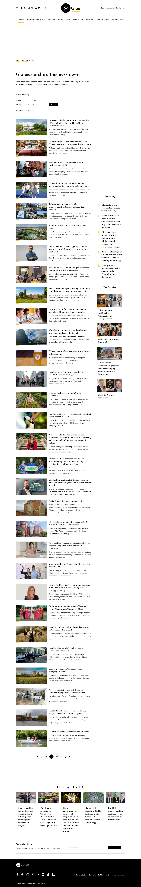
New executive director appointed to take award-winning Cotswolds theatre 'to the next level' (68, 249)
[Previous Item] (79, 787)
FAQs (107, 875)
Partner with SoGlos (96, 875)
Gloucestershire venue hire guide (109, 340)
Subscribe (113, 848)
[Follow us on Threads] (25, 8)
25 (57, 757)
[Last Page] (69, 756)
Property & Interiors (102, 19)
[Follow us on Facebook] (21, 8)
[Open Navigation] (17, 8)
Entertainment (58, 19)
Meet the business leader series (106, 396)
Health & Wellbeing (87, 19)
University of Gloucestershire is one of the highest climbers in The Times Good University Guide (69, 123)
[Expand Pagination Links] (61, 756)
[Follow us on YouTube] (39, 8)
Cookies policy (20, 883)
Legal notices (41, 883)
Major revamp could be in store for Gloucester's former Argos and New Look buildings (111, 221)
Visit (121, 19)
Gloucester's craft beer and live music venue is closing (110, 208)
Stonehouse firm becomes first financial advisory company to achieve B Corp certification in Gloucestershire (67, 461)
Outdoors (75, 19)
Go (52, 105)
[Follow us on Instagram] (28, 8)
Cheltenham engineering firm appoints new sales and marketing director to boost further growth (70, 482)
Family (49, 19)
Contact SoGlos (81, 875)
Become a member (107, 8)
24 (51, 757)
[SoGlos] (70, 8)
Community (30, 19)
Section (18, 101)
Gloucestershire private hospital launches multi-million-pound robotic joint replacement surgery (111, 239)
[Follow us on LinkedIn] (35, 8)
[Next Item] (82, 787)
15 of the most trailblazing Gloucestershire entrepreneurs (105, 314)
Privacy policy (31, 883)
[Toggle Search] (124, 8)
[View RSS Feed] (46, 8)
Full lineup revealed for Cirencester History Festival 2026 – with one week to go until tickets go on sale (48, 817)
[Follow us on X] (32, 8)
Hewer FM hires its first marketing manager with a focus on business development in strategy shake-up (69, 588)
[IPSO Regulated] (23, 865)
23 (46, 757)
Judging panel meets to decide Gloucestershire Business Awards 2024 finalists (67, 207)
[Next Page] (65, 756)
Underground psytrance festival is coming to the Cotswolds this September (110, 271)
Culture (67, 19)
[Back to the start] (37, 756)
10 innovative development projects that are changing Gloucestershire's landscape (108, 368)
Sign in (118, 8)
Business (21, 19)
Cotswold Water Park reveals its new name (69, 731)
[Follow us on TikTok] (42, 8)
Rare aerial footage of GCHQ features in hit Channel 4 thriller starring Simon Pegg (111, 256)
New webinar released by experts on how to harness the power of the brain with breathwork (69, 545)
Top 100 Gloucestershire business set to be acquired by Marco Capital (115, 814)
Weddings (114, 19)
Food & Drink (40, 19)
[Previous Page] (41, 756)
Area (34, 101)
